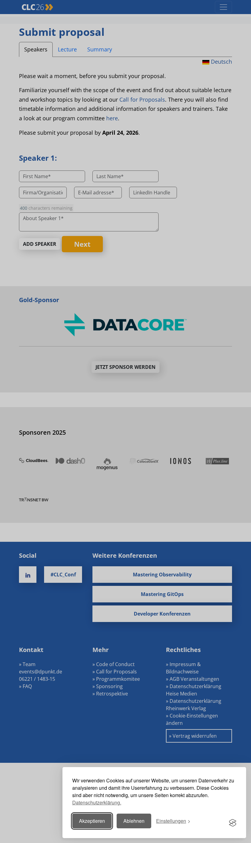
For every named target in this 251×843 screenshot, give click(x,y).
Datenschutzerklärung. (96, 802)
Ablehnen (133, 820)
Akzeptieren (92, 820)
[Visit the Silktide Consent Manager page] (232, 821)
